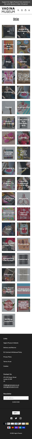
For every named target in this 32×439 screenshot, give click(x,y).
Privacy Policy (7, 357)
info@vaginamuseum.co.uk (11, 385)
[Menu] (29, 10)
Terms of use (7, 361)
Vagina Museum (18, 433)
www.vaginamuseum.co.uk (10, 387)
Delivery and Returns (9, 347)
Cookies (5, 366)
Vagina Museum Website (10, 343)
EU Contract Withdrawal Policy (12, 352)
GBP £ (15, 413)
